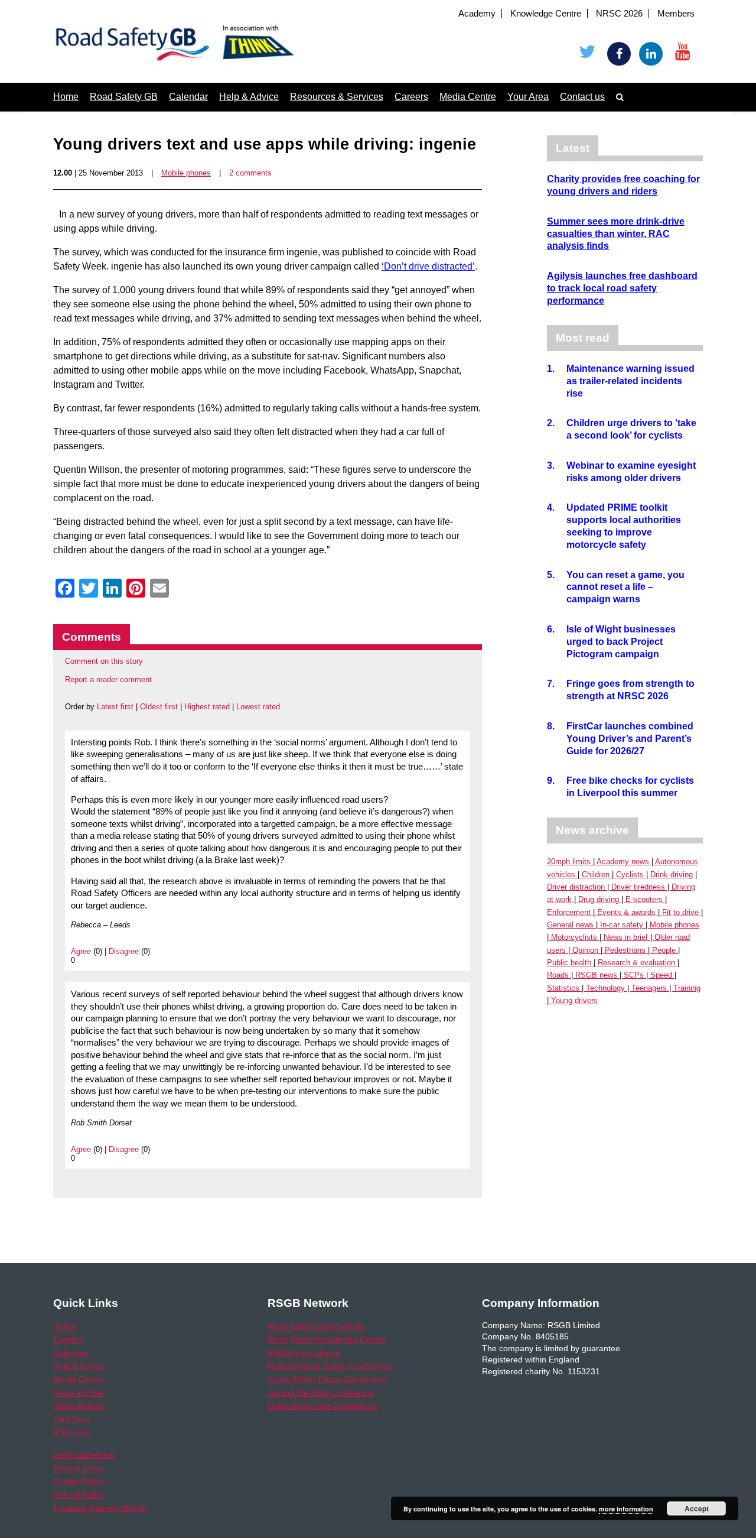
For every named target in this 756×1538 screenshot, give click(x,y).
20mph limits (569, 861)
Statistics (563, 988)
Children (596, 874)
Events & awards (626, 912)
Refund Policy (79, 1495)
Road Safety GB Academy (316, 1326)
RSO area (71, 1432)
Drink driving (671, 874)
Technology (605, 988)
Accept (697, 1508)
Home (66, 97)
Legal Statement (84, 1454)
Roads (558, 975)
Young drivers (574, 1000)
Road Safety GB (124, 97)
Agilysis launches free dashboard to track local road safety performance (622, 288)
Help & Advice (249, 97)
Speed (661, 975)
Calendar (188, 97)
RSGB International (304, 1353)
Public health (569, 962)
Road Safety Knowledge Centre (326, 1339)
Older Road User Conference (322, 1405)
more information (626, 1508)
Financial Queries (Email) (100, 1508)
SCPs (634, 975)
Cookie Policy (78, 1481)
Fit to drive (680, 912)
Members (676, 13)
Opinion (585, 950)
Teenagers (649, 988)
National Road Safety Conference (330, 1366)
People (664, 950)
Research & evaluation (636, 962)
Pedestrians (625, 950)
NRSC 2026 (619, 13)
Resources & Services (336, 97)
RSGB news (596, 975)
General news (570, 924)
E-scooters (644, 899)
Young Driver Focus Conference (327, 1379)
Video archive (78, 1405)
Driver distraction (576, 886)
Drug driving (598, 899)
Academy (477, 13)
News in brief (626, 937)
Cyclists (630, 874)
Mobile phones (186, 172)
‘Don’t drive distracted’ (428, 266)
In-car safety (621, 924)
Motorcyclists (574, 937)
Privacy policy (78, 1468)
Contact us (582, 97)
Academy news (623, 861)
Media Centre (467, 97)
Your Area (528, 97)
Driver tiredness (638, 886)
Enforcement (569, 912)
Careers (411, 97)
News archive (78, 1392)
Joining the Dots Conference (321, 1392)
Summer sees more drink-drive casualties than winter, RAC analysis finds (616, 233)
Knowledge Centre (545, 13)
